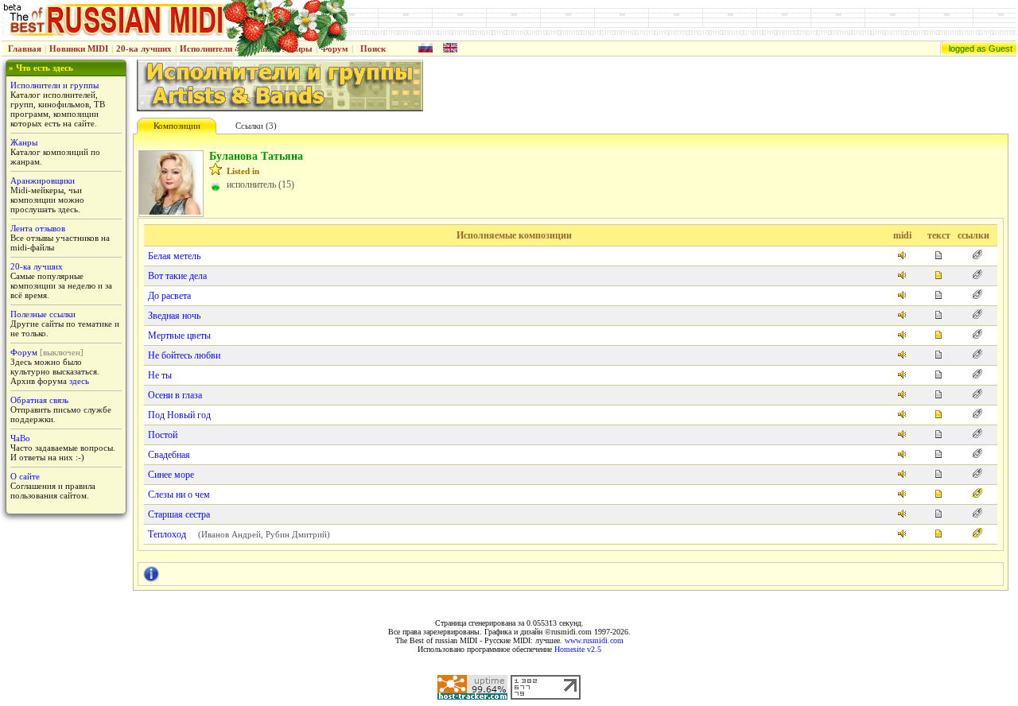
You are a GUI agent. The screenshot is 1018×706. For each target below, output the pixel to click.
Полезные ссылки (43, 314)
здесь (79, 381)
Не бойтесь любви (184, 355)
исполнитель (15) (260, 184)
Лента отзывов (37, 228)
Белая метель (174, 256)
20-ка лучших (144, 48)
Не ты (160, 375)
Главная (24, 48)
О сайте (25, 476)
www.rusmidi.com (594, 640)
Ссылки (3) (256, 125)
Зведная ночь (174, 315)
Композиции (176, 125)
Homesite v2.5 (577, 649)
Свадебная (169, 454)
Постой (162, 434)
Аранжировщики (42, 180)
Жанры (23, 142)
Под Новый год (179, 415)
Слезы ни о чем (179, 494)
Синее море (171, 474)
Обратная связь (39, 400)
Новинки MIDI (78, 48)
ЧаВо (20, 438)
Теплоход (167, 534)
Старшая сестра (179, 514)
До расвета (169, 295)
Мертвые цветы (179, 335)
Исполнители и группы (54, 85)
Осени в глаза (175, 395)
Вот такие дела (177, 275)
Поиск (373, 48)
